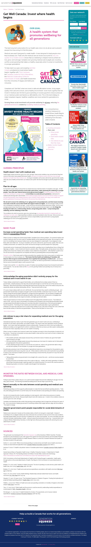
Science (21, 58)
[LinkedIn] (23, 521)
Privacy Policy (52, 544)
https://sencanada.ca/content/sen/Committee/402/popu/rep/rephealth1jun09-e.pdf (26, 455)
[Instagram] (14, 521)
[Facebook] (77, 40)
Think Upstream (24, 72)
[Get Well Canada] (16, 34)
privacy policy (80, 34)
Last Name (82, 21)
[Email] (86, 40)
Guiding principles (54, 128)
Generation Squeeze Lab (29, 435)
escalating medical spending (35, 105)
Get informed (60, 3)
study (16, 265)
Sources (50, 149)
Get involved (69, 3)
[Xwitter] (83, 40)
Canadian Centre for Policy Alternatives (20, 74)
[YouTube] (80, 40)
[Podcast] (74, 40)
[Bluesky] (21, 521)
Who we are (53, 3)
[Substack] (71, 40)
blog (28, 266)
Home (5, 9)
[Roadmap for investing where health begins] (23, 135)
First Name (73, 21)
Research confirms (8, 255)
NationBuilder (44, 544)
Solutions (46, 3)
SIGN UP (17, 524)
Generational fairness (37, 3)
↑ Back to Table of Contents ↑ (9, 221)
